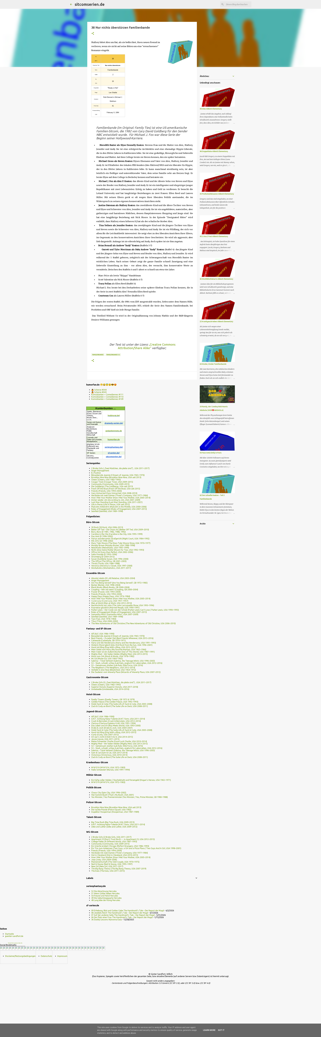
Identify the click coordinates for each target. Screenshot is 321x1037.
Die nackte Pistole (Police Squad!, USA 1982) (111, 809)
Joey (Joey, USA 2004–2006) (104, 859)
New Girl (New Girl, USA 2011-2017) (107, 866)
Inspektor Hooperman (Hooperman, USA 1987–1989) (115, 812)
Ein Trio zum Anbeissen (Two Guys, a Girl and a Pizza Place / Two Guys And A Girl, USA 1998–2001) (136, 848)
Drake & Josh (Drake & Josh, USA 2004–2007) (112, 728)
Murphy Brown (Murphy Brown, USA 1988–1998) (113, 545)
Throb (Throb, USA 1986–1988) (105, 563)
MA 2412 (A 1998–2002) (102, 541)
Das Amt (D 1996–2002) (102, 536)
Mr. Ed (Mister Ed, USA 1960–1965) (107, 658)
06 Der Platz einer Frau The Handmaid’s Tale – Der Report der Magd (122, 917)
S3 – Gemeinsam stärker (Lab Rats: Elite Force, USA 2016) (117, 665)
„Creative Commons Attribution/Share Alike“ (146, 346)
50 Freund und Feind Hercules (104, 896)
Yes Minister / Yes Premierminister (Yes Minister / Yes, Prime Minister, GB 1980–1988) (129, 797)
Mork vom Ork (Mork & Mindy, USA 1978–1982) (112, 656)
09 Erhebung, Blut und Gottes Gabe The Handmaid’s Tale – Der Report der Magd (127, 910)
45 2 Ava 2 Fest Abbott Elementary (214, 236)
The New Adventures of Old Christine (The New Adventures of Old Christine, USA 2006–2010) (133, 623)
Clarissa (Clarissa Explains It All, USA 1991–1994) (113, 723)
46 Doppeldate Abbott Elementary (214, 151)
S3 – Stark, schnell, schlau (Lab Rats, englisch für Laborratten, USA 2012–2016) (126, 663)
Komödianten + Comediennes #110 (107, 397)
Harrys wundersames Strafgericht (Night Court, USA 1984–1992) (120, 538)
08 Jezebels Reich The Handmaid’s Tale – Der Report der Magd (119, 913)
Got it (221, 1030)
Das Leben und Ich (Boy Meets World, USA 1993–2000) (116, 725)
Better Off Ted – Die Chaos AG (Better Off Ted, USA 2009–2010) (120, 529)
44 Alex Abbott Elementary (211, 109)
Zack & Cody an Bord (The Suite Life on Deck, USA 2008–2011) (119, 706)
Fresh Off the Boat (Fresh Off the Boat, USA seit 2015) (115, 489)
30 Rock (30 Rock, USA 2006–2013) (107, 527)
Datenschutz (46, 956)
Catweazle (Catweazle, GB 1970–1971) (108, 640)
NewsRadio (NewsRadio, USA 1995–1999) (110, 547)
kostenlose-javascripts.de (15, 943)
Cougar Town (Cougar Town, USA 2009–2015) (112, 482)
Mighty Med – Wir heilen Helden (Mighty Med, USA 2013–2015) (119, 654)
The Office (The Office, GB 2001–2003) (109, 561)
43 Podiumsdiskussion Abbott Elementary (217, 194)
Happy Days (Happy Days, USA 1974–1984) (110, 596)
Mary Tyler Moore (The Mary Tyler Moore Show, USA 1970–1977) (120, 543)
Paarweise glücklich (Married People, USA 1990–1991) (115, 607)
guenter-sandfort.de (14, 936)
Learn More (209, 1030)
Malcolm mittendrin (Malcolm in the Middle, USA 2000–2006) (119, 507)
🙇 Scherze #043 (99, 392)
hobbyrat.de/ (114, 415)
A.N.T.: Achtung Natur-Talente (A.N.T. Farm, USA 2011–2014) (118, 719)
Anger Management (100, 470)
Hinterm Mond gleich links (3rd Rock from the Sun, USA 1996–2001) (121, 645)
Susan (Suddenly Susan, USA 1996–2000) (109, 559)
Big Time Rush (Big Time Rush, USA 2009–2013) (113, 822)
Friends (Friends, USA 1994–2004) (106, 491)
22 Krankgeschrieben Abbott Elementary (216, 321)
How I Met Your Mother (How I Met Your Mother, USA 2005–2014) (120, 498)
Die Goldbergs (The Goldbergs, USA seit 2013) (112, 486)
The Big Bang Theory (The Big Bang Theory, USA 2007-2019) (118, 868)
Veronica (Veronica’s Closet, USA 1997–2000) (111, 566)
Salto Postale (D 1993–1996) (104, 554)
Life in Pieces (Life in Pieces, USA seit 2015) (110, 504)
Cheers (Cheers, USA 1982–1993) (106, 479)
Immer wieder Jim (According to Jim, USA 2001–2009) (115, 500)
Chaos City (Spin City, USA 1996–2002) (108, 792)
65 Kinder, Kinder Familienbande (213, 364)
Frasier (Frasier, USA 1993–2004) (106, 592)
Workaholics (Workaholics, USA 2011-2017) (111, 568)
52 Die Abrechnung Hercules (104, 891)
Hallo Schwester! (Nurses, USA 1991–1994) (110, 770)
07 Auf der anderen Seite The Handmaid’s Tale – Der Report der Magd (123, 915)
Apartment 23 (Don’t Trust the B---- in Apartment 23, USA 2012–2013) (123, 839)
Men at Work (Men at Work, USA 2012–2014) (111, 603)
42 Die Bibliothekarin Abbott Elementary (216, 279)
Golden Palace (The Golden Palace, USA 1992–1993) (114, 702)
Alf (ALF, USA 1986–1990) (102, 634)
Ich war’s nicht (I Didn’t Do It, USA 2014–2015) (112, 737)
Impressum (62, 956)
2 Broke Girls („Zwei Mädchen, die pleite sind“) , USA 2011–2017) (120, 468)
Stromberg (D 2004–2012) (103, 557)
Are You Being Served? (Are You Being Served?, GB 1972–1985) (119, 583)
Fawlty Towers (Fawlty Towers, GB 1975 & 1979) (113, 699)
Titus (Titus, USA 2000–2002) (104, 621)
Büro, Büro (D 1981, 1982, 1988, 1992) (108, 532)
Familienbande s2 (113, 354)
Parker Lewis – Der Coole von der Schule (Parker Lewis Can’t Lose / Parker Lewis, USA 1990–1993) (135, 610)
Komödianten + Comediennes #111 (107, 394)
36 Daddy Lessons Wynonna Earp (106, 919)
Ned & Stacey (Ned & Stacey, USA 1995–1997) (112, 864)
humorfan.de (114, 439)
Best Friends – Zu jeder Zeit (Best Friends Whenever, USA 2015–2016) (122, 638)
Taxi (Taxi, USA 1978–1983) (103, 619)
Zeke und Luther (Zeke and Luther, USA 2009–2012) (114, 827)
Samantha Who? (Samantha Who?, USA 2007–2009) (114, 614)
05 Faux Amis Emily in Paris (210, 453)
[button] (92, 33)
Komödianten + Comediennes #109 (107, 399)
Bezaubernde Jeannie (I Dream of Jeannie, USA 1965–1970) (118, 475)
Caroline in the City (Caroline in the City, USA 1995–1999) (117, 534)
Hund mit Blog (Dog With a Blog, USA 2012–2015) (113, 647)
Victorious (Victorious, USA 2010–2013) (109, 755)
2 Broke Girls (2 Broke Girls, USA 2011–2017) (111, 837)
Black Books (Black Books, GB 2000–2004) (110, 587)
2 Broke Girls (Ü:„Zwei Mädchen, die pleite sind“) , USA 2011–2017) (121, 682)
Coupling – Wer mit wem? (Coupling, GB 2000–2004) (114, 589)
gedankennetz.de (113, 431)
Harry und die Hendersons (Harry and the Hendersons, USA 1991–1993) (123, 643)
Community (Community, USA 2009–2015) (110, 484)
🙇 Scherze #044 (99, 390)
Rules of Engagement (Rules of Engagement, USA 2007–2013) (119, 509)
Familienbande (98, 354)
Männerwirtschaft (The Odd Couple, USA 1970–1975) (115, 862)
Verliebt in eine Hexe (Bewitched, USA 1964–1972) (113, 670)
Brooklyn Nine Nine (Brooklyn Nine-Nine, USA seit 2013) (116, 477)
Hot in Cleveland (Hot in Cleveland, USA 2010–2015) (114, 855)
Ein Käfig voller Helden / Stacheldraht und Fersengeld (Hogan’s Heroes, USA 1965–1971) (131, 780)
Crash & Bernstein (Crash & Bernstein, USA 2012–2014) (116, 721)
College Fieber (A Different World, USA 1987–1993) (114, 841)
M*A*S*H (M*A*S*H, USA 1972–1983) (108, 767)
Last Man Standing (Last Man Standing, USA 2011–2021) (117, 502)
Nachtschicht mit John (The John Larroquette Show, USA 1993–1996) (122, 605)
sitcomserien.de (90, 4)
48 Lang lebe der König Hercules (105, 900)
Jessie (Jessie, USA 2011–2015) (105, 739)
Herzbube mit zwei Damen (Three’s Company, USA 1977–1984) (119, 495)
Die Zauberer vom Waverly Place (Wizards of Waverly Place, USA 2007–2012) (126, 672)
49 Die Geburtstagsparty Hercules (106, 898)
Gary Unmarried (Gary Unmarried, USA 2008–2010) (114, 493)
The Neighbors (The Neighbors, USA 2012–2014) (113, 667)
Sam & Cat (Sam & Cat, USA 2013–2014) (109, 753)
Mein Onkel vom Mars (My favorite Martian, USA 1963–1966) (118, 649)
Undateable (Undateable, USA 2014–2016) (110, 689)
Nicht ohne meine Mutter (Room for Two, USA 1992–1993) (117, 550)
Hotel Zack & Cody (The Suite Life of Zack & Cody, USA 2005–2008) (121, 704)
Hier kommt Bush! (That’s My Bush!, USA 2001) (112, 795)
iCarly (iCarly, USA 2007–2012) (105, 734)
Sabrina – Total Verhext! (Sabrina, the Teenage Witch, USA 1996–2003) (123, 661)
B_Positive (96, 473)
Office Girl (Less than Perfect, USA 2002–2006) (112, 552)
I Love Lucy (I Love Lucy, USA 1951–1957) (109, 601)
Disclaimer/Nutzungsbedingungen (20, 956)
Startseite (9, 934)
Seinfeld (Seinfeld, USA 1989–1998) (107, 511)
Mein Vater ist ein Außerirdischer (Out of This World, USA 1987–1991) (123, 652)
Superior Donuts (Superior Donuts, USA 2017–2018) (114, 687)
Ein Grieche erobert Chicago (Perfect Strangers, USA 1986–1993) (120, 846)
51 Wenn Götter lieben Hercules (105, 893)
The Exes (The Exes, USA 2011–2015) (108, 871)
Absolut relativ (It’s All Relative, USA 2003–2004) (113, 578)
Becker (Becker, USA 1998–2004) (105, 585)
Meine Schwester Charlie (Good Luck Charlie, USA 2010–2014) (119, 741)
